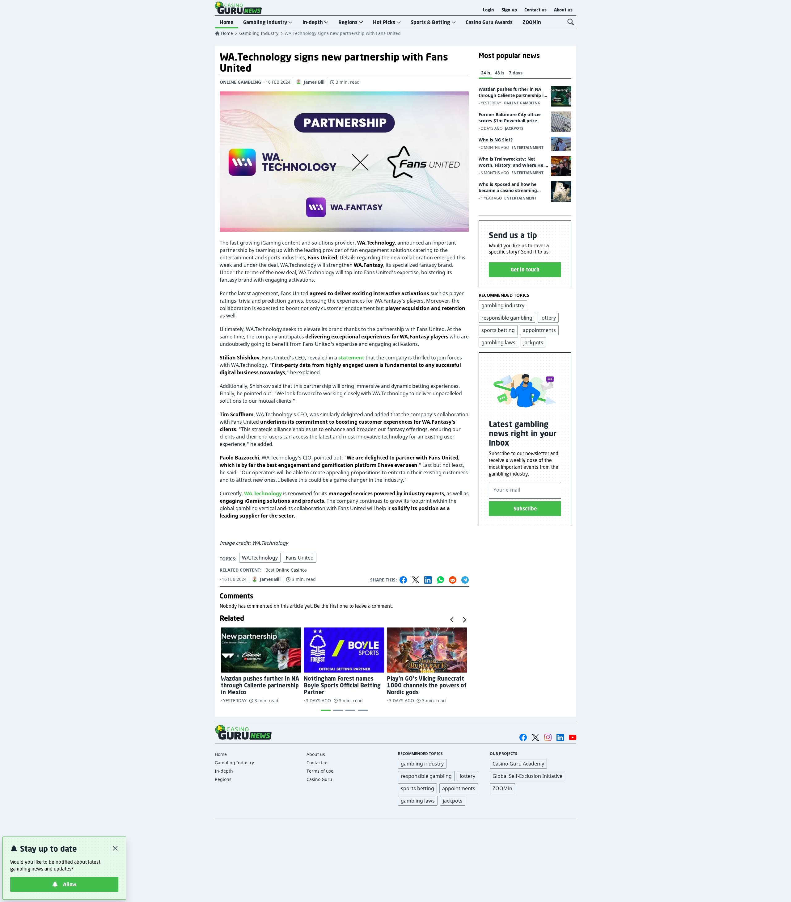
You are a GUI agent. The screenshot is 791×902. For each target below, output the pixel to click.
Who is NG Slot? (496, 140)
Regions (347, 22)
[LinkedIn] (428, 580)
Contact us (535, 9)
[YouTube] (572, 737)
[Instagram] (548, 737)
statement (351, 357)
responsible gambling (426, 776)
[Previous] (452, 619)
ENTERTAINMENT (527, 147)
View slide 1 (326, 710)
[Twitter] (415, 580)
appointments (458, 788)
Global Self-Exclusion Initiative (527, 776)
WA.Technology (263, 493)
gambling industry (422, 763)
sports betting (417, 788)
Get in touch (525, 269)
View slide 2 (338, 710)
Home (226, 22)
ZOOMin (531, 22)
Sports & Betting (430, 22)
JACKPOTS (514, 128)
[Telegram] (465, 580)
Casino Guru (319, 779)
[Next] (464, 619)
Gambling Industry (265, 22)
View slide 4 (363, 710)
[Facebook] (403, 580)
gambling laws (418, 800)
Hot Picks (384, 22)
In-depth (312, 22)
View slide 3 (350, 710)
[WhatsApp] (440, 580)
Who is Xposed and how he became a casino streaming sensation (508, 187)
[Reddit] (452, 580)
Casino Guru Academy (518, 763)
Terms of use (320, 771)
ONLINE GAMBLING (240, 82)
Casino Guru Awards (489, 22)
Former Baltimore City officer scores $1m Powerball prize (510, 117)
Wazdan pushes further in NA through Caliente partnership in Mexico (512, 92)
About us (563, 9)
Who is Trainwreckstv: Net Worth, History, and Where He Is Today (513, 162)
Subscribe (525, 508)
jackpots (453, 800)
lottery (467, 776)
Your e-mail (506, 490)
